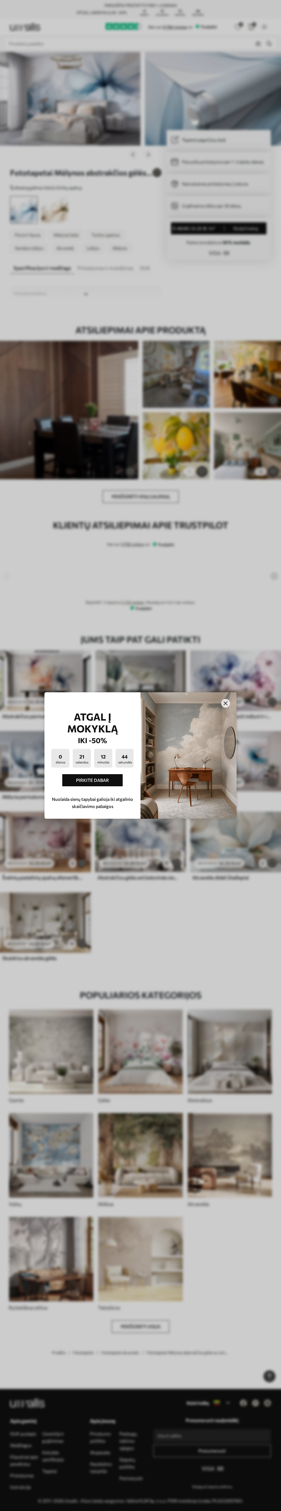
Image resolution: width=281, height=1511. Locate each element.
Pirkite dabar (92, 780)
